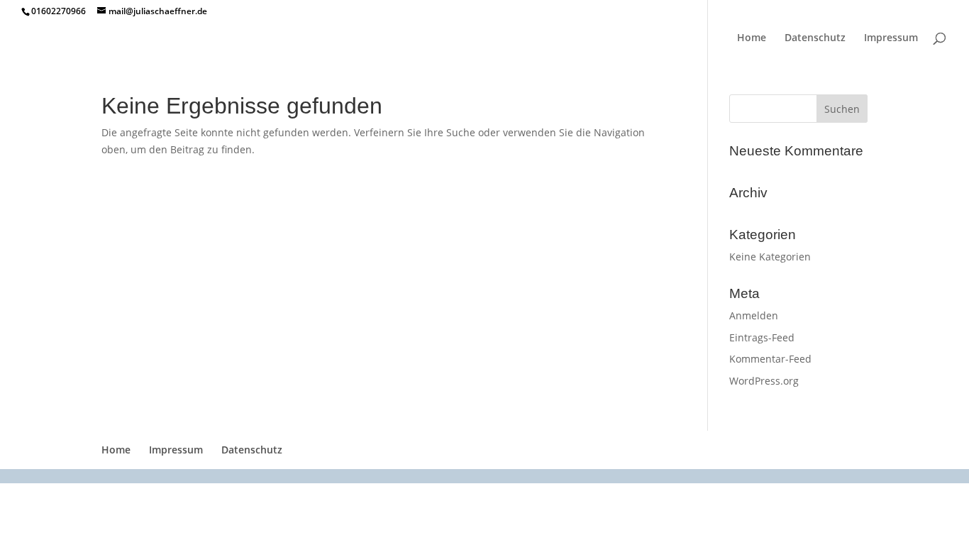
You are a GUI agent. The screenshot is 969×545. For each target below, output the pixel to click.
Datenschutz (815, 38)
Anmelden (753, 315)
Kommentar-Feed (770, 358)
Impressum (891, 38)
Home (751, 38)
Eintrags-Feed (761, 337)
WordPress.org (764, 380)
